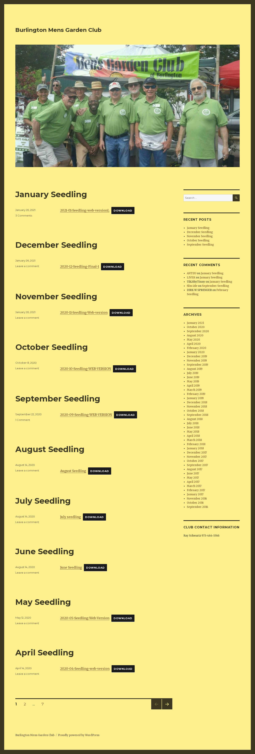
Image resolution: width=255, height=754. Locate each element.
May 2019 (193, 381)
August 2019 (194, 369)
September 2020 (198, 331)
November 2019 (197, 360)
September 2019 (197, 364)
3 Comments (23, 215)
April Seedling (44, 652)
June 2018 (193, 427)
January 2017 (195, 494)
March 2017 (194, 486)
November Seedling (56, 296)
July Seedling (43, 501)
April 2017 (193, 482)
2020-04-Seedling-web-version (85, 669)
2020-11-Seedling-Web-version (84, 312)
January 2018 (195, 448)
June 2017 (193, 473)
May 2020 (193, 339)
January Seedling (51, 194)
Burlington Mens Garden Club (58, 29)
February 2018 (196, 444)
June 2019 (193, 377)
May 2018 (193, 431)
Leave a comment (27, 266)
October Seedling (51, 347)
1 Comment (22, 419)
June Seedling (44, 551)
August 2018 (195, 419)
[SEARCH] (236, 197)
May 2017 (193, 477)
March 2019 (194, 390)
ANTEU (191, 273)
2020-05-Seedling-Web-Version (84, 618)
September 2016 (197, 507)
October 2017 (195, 461)
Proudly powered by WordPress (78, 735)
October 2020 (196, 327)
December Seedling (56, 245)
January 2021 (195, 323)
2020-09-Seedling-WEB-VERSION (86, 415)
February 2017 (196, 490)
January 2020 (196, 352)
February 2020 (196, 348)
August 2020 (195, 335)
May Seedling (43, 602)
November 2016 (197, 498)
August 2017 (194, 469)
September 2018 (197, 415)
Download (123, 210)
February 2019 (196, 394)
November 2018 (197, 406)
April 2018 (193, 436)
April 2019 (193, 385)
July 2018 (192, 423)
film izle (192, 286)
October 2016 (195, 502)
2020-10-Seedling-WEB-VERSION (85, 369)
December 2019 (197, 356)
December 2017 (197, 452)
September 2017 (197, 465)
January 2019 (195, 398)
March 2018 (194, 440)
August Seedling (49, 449)
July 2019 (192, 373)
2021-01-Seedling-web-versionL (84, 210)
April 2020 (194, 344)
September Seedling (57, 398)
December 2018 (197, 402)
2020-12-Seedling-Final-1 (79, 266)
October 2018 (195, 410)
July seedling (70, 517)
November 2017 (197, 456)
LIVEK (191, 277)
